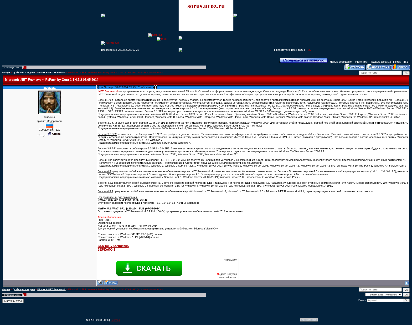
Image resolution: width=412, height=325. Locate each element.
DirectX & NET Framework (51, 72)
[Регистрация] (110, 42)
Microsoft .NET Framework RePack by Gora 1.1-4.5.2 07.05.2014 (102, 72)
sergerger (50, 87)
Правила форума (380, 61)
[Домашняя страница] (111, 282)
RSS (308, 49)
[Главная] (155, 34)
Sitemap (115, 320)
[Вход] (161, 38)
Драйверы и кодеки (24, 72)
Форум (6, 72)
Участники (361, 61)
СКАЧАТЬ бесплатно (113, 246)
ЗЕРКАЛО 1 (106, 249)
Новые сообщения (341, 61)
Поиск (397, 61)
